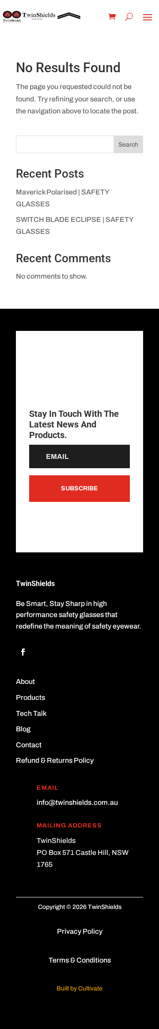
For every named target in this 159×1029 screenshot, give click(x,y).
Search (128, 144)
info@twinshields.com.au (77, 802)
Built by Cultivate (79, 988)
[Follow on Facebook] (23, 652)
